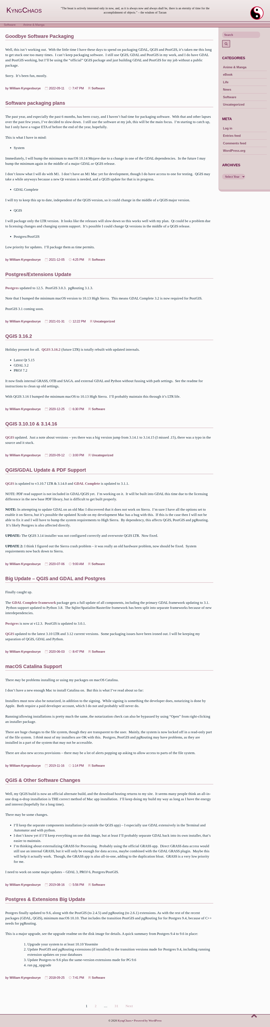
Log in (227, 128)
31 (116, 1006)
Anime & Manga (34, 24)
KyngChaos (24, 10)
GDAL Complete (87, 484)
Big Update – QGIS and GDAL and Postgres (55, 578)
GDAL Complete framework (34, 603)
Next (129, 1006)
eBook (227, 74)
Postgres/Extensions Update (38, 274)
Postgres (12, 288)
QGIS (9, 437)
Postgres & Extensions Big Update (45, 899)
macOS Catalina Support (33, 666)
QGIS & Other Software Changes (42, 780)
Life (225, 82)
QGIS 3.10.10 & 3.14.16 (31, 424)
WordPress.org (234, 150)
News (227, 89)
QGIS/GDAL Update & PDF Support (45, 470)
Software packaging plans (35, 103)
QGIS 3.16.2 (18, 336)
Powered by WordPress (148, 1020)
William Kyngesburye (25, 88)
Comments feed (234, 143)
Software (10, 24)
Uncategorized (104, 321)
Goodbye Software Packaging (39, 36)
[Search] (226, 43)
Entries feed (232, 135)
